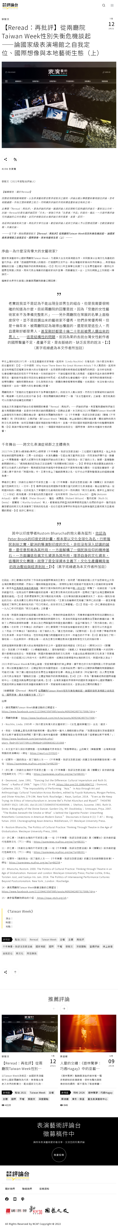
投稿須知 (44, 1188)
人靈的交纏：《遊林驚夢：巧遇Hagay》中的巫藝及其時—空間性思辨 (81, 1068)
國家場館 (40, 946)
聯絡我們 (27, 1188)
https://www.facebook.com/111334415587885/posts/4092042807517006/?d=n (48, 711)
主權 (62, 939)
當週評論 (94, 946)
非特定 (6, 939)
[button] (54, 1008)
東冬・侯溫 (78, 1099)
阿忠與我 (32, 953)
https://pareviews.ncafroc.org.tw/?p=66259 (32, 763)
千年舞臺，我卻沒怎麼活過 (17, 946)
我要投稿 (59, 1155)
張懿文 (5, 19)
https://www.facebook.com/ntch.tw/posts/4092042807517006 (58, 717)
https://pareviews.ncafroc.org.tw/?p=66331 (59, 774)
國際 (51, 946)
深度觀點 (81, 946)
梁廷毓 (64, 1056)
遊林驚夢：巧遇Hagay (100, 1092)
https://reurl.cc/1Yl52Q (43, 753)
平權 (59, 946)
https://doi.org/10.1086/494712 (75, 784)
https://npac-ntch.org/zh (51, 898)
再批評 (80, 939)
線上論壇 (108, 946)
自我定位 (8, 953)
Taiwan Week (49, 939)
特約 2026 (79, 1092)
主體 (70, 939)
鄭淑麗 (65, 1099)
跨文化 (19, 953)
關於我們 (10, 1188)
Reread (34, 939)
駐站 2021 (20, 939)
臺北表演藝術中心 (97, 1099)
